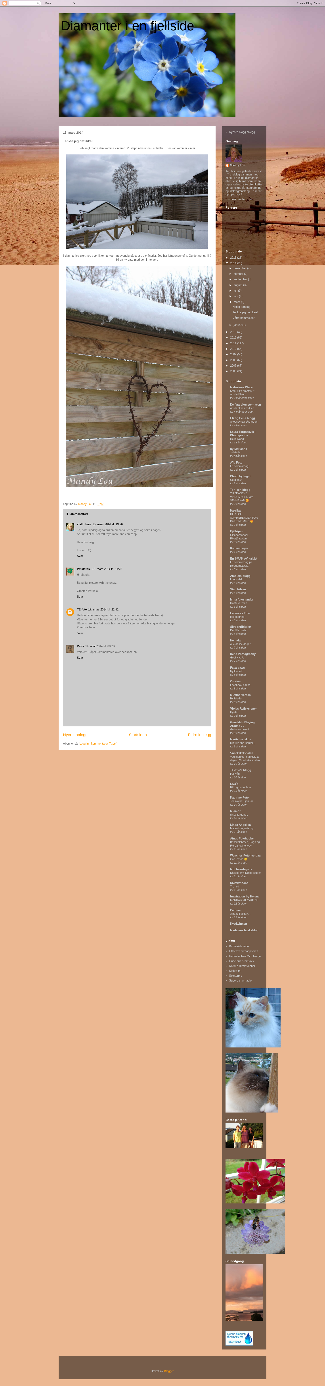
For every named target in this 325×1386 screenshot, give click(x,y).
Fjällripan (236, 531)
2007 (233, 365)
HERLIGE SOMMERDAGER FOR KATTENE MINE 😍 (244, 518)
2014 (233, 263)
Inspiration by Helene (244, 896)
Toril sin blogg (240, 489)
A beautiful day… (240, 913)
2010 (233, 348)
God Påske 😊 (238, 859)
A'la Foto (236, 462)
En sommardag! (239, 466)
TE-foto (82, 609)
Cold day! (236, 479)
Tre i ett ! (235, 886)
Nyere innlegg (75, 735)
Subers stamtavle (240, 980)
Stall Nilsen (238, 589)
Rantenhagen (239, 548)
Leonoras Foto (240, 613)
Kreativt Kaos (239, 883)
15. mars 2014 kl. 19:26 (107, 524)
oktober (239, 273)
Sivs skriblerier (240, 626)
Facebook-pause (240, 685)
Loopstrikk (236, 579)
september (241, 279)
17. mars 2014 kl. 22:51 (103, 609)
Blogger (169, 1371)
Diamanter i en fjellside (127, 25)
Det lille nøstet (238, 630)
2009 (233, 354)
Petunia (235, 910)
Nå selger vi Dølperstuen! (245, 872)
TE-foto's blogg (240, 770)
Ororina (235, 681)
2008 (233, 360)
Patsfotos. (84, 569)
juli (236, 290)
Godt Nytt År (237, 657)
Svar (80, 556)
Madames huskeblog (244, 930)
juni (236, 296)
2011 (233, 343)
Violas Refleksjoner (243, 708)
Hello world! (237, 439)
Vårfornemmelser (243, 318)
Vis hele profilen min (239, 199)
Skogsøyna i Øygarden (244, 421)
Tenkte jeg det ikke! (245, 312)
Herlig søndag (241, 306)
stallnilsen (84, 524)
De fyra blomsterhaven (245, 404)
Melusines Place (241, 387)
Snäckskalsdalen (241, 753)
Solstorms (235, 975)
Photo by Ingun (240, 476)
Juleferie (235, 452)
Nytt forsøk (236, 671)
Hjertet (234, 712)
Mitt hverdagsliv (241, 869)
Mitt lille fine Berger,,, (242, 743)
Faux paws (237, 667)
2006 (233, 371)
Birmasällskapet (239, 946)
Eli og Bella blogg (242, 418)
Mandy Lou (237, 165)
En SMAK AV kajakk (243, 558)
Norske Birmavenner (242, 966)
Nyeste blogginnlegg (242, 132)
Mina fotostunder (241, 599)
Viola (80, 646)
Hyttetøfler (236, 698)
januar (238, 325)
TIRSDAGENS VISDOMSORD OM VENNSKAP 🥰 (241, 497)
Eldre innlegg (199, 735)
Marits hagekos (240, 739)
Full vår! (235, 773)
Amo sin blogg (240, 576)
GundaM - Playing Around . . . (242, 724)
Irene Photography (243, 654)
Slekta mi (235, 970)
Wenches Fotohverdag (245, 855)
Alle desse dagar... (241, 644)
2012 (233, 337)
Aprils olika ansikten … (244, 408)
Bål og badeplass (240, 787)
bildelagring (237, 616)
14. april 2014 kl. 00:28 (100, 646)
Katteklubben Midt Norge (245, 956)
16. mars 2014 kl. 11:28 (107, 569)
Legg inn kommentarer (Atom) (98, 743)
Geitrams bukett (239, 729)
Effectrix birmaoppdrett (243, 951)
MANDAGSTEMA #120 (244, 900)
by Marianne (238, 448)
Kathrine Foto (239, 797)
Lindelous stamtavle (242, 961)
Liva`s (234, 783)
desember (240, 268)
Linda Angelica (240, 824)
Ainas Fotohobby (242, 838)
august (238, 285)
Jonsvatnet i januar (241, 801)
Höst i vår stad (238, 603)
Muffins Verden (240, 695)
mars (237, 302)
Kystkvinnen (238, 923)
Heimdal (235, 640)
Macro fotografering (242, 828)
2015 (233, 257)
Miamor (235, 811)
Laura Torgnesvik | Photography (243, 433)
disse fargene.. (239, 814)
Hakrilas (235, 510)
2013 (233, 332)
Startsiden (138, 735)
